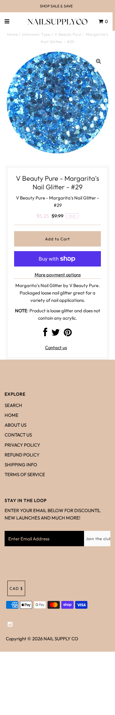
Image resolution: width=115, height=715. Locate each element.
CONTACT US (18, 435)
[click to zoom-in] (98, 61)
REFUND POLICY (22, 455)
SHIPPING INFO (21, 465)
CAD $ (16, 588)
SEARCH (13, 405)
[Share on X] (55, 334)
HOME (11, 415)
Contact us (56, 347)
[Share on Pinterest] (68, 334)
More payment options (58, 275)
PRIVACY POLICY (22, 445)
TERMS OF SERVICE (25, 474)
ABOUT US (15, 425)
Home (12, 34)
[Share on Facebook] (45, 334)
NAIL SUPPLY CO (61, 639)
